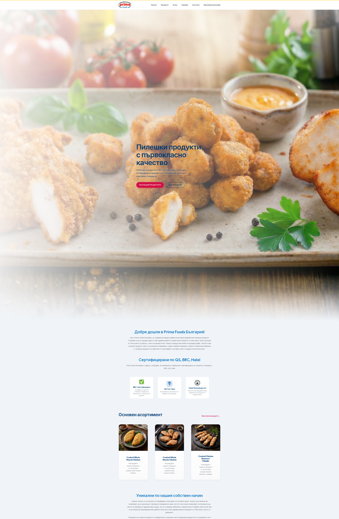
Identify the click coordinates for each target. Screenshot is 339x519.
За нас (175, 5)
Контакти (196, 5)
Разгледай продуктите (150, 185)
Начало (154, 5)
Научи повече (175, 185)
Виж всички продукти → (211, 416)
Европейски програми (212, 5)
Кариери (185, 5)
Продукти (164, 5)
